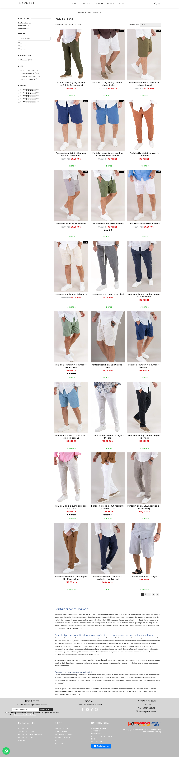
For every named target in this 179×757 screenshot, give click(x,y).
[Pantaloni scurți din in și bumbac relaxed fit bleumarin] (71, 125)
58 (21, 43)
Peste (22, 90)
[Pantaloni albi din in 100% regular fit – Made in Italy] (108, 478)
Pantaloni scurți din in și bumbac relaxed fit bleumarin (71, 154)
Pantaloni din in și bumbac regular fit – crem (71, 507)
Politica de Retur (62, 731)
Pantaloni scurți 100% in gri (144, 576)
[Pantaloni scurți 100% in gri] (144, 548)
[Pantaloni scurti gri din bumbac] (71, 195)
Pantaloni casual (24, 25)
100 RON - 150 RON (27, 73)
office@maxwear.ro (148, 711)
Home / (81, 12)
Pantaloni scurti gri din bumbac (71, 224)
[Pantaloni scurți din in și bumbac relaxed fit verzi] (144, 54)
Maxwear (24, 60)
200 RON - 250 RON (27, 79)
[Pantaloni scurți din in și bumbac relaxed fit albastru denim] (108, 125)
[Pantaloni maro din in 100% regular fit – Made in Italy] (71, 548)
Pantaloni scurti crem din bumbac (71, 294)
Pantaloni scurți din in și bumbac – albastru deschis (71, 436)
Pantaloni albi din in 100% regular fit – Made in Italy (107, 507)
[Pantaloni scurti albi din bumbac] (144, 195)
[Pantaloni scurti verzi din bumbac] (108, 195)
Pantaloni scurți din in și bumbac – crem (108, 366)
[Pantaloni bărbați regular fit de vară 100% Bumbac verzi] (71, 54)
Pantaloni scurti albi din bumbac (144, 224)
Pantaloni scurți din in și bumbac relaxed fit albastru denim (107, 154)
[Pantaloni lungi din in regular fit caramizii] (144, 125)
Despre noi (23, 728)
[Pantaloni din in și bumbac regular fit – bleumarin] (144, 266)
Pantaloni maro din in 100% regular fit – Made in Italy (71, 577)
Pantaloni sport (24, 28)
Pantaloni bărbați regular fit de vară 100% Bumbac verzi (71, 83)
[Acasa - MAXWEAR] (30, 3)
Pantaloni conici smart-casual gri (108, 294)
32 (21, 49)
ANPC (57, 740)
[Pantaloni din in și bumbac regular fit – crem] (71, 478)
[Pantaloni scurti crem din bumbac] (71, 266)
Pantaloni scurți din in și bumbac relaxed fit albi (107, 83)
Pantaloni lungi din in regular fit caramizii (144, 154)
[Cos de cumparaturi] (159, 3)
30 (21, 46)
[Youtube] (87, 709)
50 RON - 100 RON (27, 70)
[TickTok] (92, 709)
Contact (21, 740)
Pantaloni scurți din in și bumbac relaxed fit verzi (144, 83)
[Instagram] (96, 709)
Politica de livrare (25, 737)
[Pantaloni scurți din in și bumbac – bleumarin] (144, 336)
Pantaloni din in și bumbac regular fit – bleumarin (144, 295)
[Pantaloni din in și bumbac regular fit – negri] (144, 407)
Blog (121, 3)
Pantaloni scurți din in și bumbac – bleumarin (144, 366)
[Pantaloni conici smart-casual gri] (108, 266)
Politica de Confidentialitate (25, 715)
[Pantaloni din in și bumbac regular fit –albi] (108, 407)
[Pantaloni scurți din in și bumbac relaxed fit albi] (108, 54)
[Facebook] (82, 709)
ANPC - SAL (59, 744)
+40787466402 (148, 708)
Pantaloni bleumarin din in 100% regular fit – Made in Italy (107, 577)
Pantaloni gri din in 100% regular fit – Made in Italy (144, 507)
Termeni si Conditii (26, 731)
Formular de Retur (62, 737)
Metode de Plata (62, 728)
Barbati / (89, 12)
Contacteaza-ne (103, 746)
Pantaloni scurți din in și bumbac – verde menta (71, 366)
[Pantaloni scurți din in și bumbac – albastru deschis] (71, 407)
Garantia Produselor (63, 734)
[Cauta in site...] (155, 3)
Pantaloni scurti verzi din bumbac (108, 224)
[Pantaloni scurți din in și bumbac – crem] (108, 336)
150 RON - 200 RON (27, 76)
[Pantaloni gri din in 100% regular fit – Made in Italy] (144, 478)
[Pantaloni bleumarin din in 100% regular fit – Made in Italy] (108, 548)
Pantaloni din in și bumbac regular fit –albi (108, 436)
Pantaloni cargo (24, 23)
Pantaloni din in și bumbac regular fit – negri (144, 436)
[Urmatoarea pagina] (157, 594)
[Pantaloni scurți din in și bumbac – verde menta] (71, 336)
